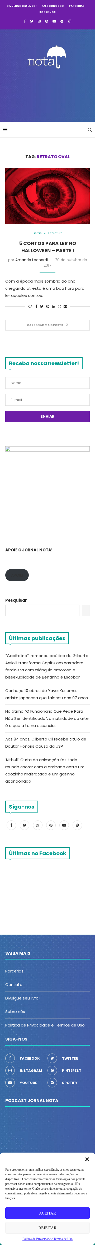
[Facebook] (25, 21)
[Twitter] (31, 21)
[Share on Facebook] (36, 306)
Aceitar (47, 1213)
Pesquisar (16, 600)
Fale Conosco (53, 6)
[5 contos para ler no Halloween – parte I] (47, 196)
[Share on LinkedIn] (53, 306)
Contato (13, 984)
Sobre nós (47, 12)
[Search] (89, 129)
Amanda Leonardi (31, 259)
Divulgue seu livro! (22, 6)
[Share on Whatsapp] (59, 306)
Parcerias (76, 6)
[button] (87, 1159)
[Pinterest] (46, 21)
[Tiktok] (69, 21)
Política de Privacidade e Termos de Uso (45, 1025)
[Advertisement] (49, 94)
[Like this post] (30, 306)
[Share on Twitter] (42, 306)
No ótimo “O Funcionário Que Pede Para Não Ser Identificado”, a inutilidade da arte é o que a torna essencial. (47, 718)
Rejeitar (47, 1228)
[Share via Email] (65, 306)
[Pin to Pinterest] (47, 306)
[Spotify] (61, 21)
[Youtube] (54, 21)
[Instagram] (39, 21)
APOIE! (17, 575)
